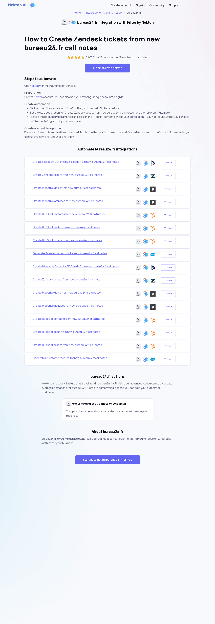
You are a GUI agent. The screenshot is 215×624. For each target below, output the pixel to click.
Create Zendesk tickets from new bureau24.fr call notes (67, 175)
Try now (168, 162)
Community (156, 5)
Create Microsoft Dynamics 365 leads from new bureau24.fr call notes (76, 162)
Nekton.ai (17, 4)
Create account (121, 5)
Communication (113, 12)
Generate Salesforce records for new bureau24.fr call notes (70, 253)
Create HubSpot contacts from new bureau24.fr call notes (69, 214)
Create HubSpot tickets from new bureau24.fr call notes (67, 240)
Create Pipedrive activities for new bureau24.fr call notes (68, 201)
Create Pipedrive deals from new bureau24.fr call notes (67, 188)
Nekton (78, 12)
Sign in (140, 5)
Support (174, 5)
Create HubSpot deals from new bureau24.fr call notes (66, 227)
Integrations (93, 12)
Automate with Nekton (107, 68)
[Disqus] (107, 526)
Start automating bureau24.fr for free (107, 459)
